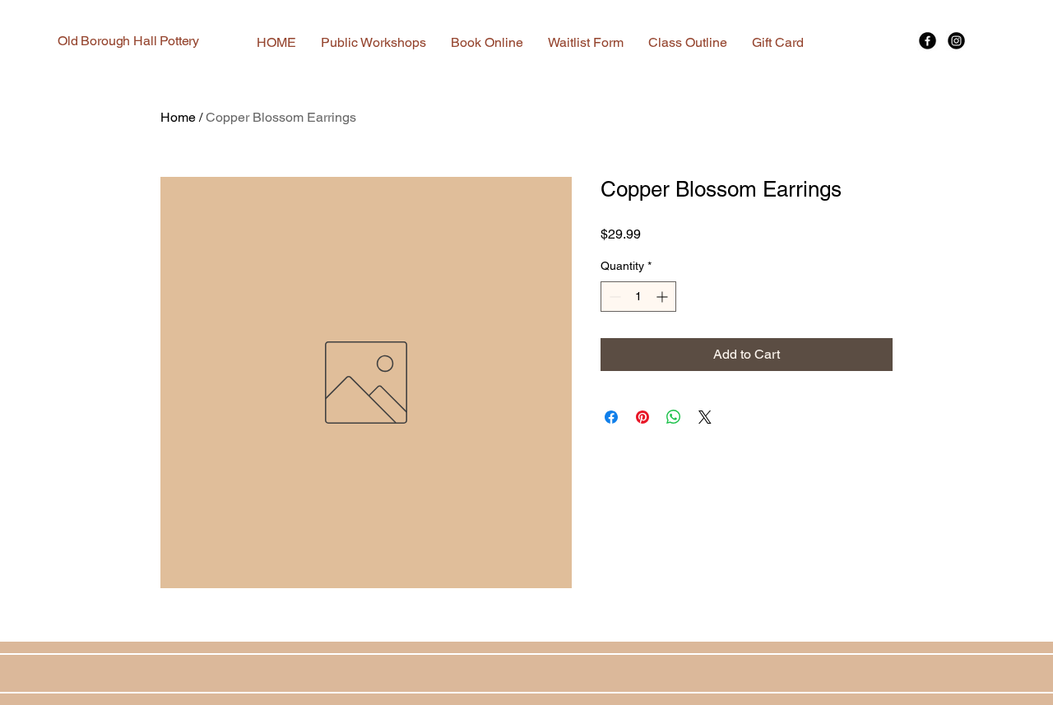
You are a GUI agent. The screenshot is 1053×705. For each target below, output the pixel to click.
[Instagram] (956, 40)
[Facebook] (927, 40)
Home (178, 117)
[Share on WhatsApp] (674, 417)
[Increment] (663, 296)
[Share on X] (705, 417)
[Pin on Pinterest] (642, 417)
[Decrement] (613, 296)
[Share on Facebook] (611, 417)
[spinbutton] (638, 296)
